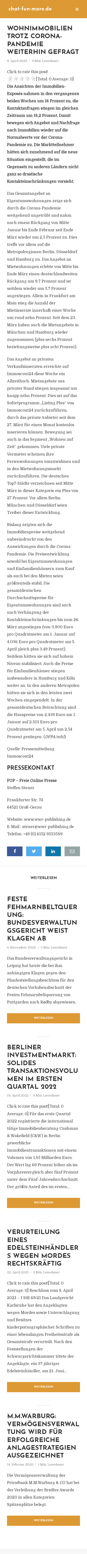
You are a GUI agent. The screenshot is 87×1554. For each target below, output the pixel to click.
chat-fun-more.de (30, 9)
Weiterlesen (43, 1018)
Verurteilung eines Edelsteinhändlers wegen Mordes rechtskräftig (43, 1248)
